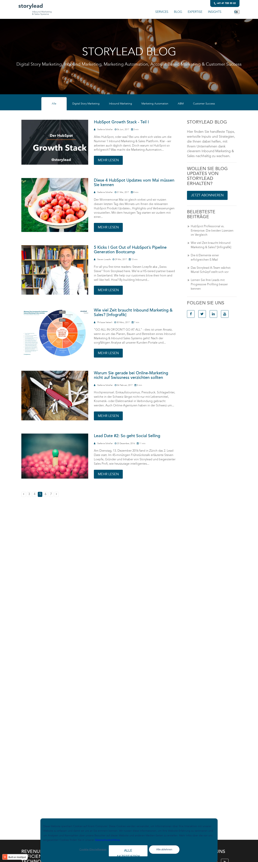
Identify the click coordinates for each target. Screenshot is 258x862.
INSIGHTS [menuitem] (214, 12)
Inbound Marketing (120, 103)
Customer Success (204, 103)
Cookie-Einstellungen (93, 849)
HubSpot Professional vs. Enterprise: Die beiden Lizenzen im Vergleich (212, 230)
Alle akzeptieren (128, 852)
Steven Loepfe (104, 259)
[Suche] (237, 12)
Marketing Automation (154, 103)
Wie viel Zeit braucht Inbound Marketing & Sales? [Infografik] (211, 245)
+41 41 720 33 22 (226, 3)
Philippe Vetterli (104, 322)
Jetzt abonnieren (207, 195)
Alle (54, 103)
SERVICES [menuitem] (161, 12)
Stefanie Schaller (105, 129)
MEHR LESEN (108, 160)
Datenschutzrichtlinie (107, 840)
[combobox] (230, 12)
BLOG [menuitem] (178, 12)
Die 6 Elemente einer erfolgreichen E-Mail (205, 257)
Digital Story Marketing (86, 103)
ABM (181, 103)
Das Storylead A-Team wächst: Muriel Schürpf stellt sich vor (211, 270)
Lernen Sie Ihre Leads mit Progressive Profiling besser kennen (209, 284)
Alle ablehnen (164, 849)
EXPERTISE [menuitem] (195, 12)
